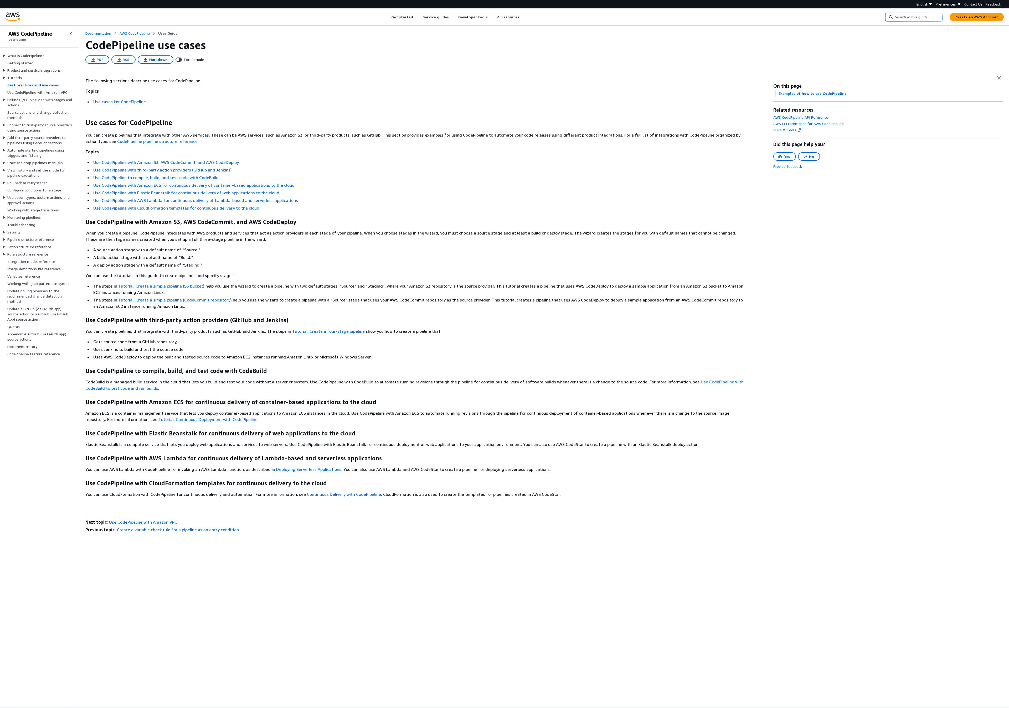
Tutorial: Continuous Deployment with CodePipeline (208, 419)
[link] (168, 33)
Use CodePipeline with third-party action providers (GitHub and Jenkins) (162, 170)
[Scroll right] (523, 17)
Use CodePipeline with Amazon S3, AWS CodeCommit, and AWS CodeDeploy (166, 162)
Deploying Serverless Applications (308, 469)
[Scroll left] (387, 17)
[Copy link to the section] (81, 122)
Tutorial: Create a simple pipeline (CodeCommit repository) (175, 300)
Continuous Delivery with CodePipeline (344, 494)
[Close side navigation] (71, 33)
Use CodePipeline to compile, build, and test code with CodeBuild (156, 177)
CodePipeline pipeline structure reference (157, 141)
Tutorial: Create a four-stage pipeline (328, 331)
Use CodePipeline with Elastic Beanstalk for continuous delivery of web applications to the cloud (186, 192)
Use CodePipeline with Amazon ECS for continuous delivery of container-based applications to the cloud (194, 185)
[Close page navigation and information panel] (999, 78)
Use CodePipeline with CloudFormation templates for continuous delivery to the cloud (176, 208)
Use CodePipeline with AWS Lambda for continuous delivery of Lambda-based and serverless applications (195, 200)
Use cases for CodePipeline (119, 101)
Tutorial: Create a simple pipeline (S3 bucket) (161, 286)
